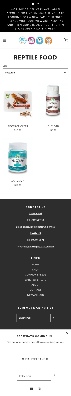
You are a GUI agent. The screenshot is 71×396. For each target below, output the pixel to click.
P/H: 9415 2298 (35, 220)
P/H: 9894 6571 (35, 239)
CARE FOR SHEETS (35, 279)
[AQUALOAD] (18, 157)
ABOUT (36, 284)
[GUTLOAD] (53, 102)
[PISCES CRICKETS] (18, 102)
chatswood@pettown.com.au (39, 226)
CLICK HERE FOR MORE (35, 359)
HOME (35, 264)
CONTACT (35, 289)
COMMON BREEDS (35, 274)
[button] (35, 72)
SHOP (35, 269)
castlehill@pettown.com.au (39, 246)
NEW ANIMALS (35, 295)
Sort (5, 65)
